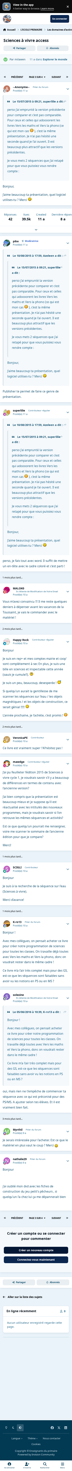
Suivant (56, 77)
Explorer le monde (55, 59)
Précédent (17, 77)
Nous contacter (51, 1438)
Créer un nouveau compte (36, 1250)
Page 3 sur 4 (35, 77)
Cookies (36, 1444)
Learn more (7, 6)
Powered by (36, 1454)
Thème (32, 1438)
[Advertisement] (36, 1381)
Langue (16, 1438)
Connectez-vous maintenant (36, 1259)
